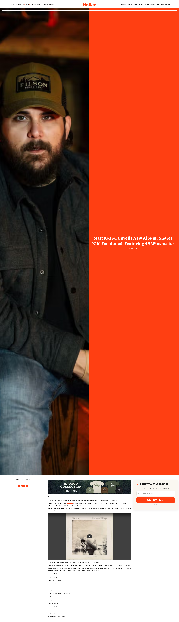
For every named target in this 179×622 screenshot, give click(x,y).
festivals (21, 4)
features (123, 4)
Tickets (135, 4)
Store (27, 4)
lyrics (46, 4)
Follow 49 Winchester (155, 500)
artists (152, 4)
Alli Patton (134, 248)
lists (15, 4)
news (10, 4)
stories (51, 4)
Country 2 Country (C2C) (119, 568)
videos (141, 4)
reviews (40, 4)
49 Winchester (94, 562)
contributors (161, 4)
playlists (33, 4)
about (147, 4)
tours (130, 4)
